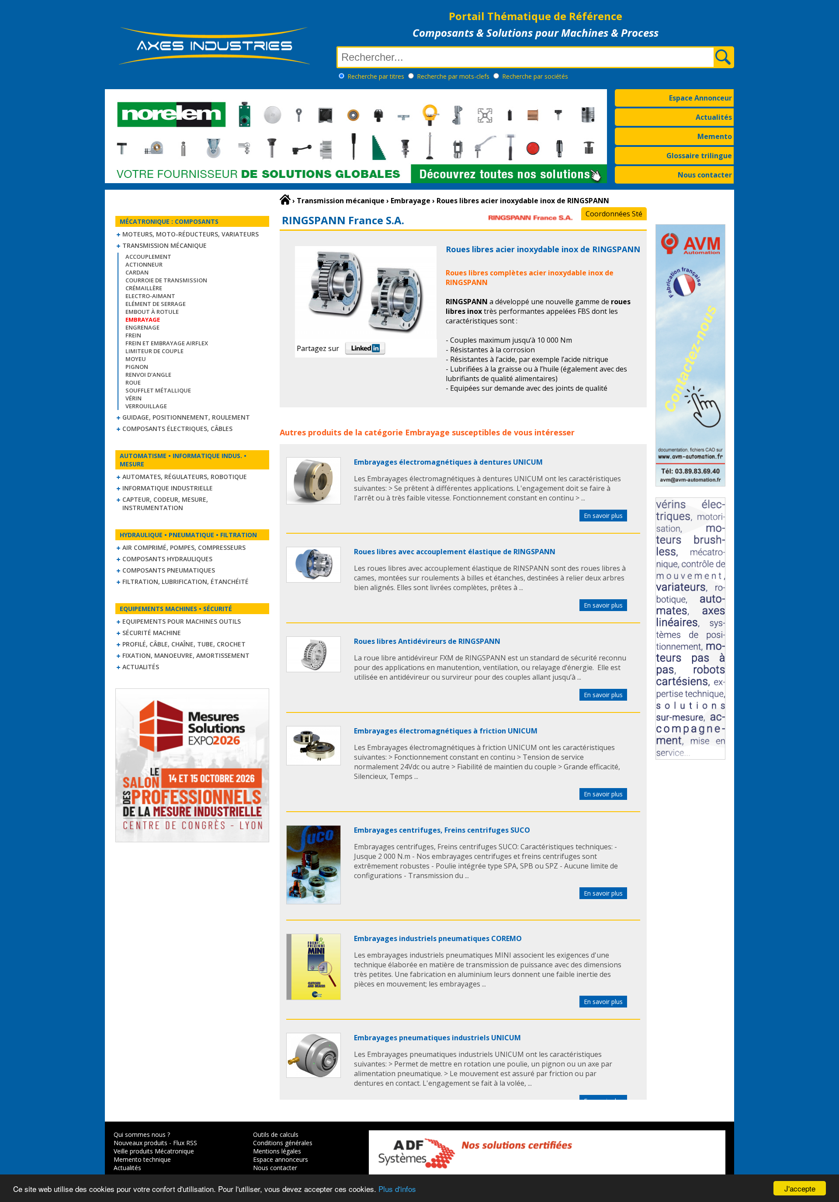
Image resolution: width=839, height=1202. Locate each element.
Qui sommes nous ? (142, 1134)
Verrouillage (146, 406)
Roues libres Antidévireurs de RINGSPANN (427, 641)
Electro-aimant (150, 296)
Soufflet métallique (158, 390)
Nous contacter (705, 175)
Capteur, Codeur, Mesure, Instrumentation (165, 503)
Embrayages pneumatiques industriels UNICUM (437, 1037)
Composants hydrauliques (167, 559)
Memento (714, 136)
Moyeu (135, 359)
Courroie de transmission (166, 280)
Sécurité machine (151, 633)
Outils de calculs (275, 1134)
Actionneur (144, 264)
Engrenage (142, 327)
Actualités (714, 117)
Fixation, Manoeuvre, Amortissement (186, 655)
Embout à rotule (152, 312)
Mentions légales (277, 1151)
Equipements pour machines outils (181, 621)
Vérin (133, 398)
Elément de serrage (155, 304)
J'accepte (799, 1188)
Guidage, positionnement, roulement (186, 417)
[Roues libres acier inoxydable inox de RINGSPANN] (313, 502)
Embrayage (427, 432)
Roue (133, 382)
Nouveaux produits (140, 1143)
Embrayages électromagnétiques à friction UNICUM (445, 731)
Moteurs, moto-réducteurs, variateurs (190, 234)
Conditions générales (282, 1143)
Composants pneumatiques (168, 570)
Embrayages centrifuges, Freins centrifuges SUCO (442, 830)
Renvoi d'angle (148, 375)
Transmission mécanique (164, 245)
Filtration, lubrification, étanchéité (185, 581)
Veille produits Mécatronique (154, 1151)
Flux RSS (185, 1143)
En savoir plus (603, 515)
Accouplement (148, 257)
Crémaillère (143, 288)
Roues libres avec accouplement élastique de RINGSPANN (454, 551)
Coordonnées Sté (614, 214)
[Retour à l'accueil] (285, 200)
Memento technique (142, 1159)
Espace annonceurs (280, 1159)
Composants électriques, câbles (177, 428)
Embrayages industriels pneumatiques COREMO (438, 938)
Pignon (136, 367)
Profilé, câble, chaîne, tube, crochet (184, 644)
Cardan (137, 272)
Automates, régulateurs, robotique (184, 476)
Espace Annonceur (700, 98)
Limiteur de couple (154, 351)
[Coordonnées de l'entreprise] (530, 224)
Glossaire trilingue (699, 155)
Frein (133, 335)
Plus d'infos (397, 1188)
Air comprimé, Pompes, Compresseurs (184, 547)
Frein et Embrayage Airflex (166, 343)
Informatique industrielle (167, 488)
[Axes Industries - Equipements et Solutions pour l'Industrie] (214, 64)
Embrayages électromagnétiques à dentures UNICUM (448, 462)
